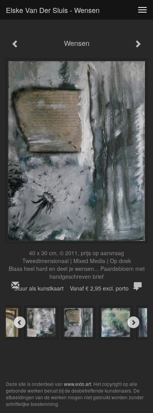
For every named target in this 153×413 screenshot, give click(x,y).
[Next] (133, 322)
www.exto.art (77, 383)
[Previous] (20, 322)
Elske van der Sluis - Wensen (53, 10)
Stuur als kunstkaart (71, 288)
